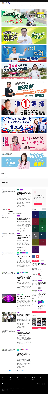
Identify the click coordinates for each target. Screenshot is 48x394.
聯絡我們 (14, 388)
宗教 (20, 349)
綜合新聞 (18, 233)
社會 (18, 272)
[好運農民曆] (4, 209)
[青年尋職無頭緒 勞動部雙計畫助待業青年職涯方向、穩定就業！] (9, 317)
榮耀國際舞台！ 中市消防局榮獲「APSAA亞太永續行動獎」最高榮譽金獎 (23, 237)
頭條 (3, 377)
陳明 (18, 249)
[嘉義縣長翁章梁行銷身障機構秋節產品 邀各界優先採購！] (9, 216)
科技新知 (18, 379)
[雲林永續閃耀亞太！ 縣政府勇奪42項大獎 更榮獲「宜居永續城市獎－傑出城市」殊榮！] (9, 331)
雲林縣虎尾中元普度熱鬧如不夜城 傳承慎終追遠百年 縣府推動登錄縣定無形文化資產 (24, 193)
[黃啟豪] (24, 35)
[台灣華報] (4, 383)
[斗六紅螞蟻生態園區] (24, 107)
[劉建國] (24, 89)
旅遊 (27, 272)
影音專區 (41, 379)
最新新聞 (35, 260)
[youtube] (37, 256)
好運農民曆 (10, 211)
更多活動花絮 (39, 328)
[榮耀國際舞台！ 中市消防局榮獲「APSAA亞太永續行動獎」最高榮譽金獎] (9, 235)
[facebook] (33, 256)
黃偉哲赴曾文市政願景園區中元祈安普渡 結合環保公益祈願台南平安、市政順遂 (23, 354)
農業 (23, 349)
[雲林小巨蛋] (24, 173)
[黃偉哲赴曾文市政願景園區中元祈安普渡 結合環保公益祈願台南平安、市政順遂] (9, 351)
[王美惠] (24, 17)
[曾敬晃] (24, 125)
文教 (18, 254)
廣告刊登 (3, 388)
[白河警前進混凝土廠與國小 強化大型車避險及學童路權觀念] (44, 324)
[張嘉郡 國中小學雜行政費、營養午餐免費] (24, 160)
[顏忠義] (24, 53)
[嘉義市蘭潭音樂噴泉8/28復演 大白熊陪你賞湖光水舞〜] (9, 298)
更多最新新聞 (39, 311)
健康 (24, 272)
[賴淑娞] (24, 142)
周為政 (19, 268)
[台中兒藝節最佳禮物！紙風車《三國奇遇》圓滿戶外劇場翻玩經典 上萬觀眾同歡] (44, 320)
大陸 (25, 379)
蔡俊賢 (19, 366)
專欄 (33, 379)
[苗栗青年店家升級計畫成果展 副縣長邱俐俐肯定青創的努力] (39, 324)
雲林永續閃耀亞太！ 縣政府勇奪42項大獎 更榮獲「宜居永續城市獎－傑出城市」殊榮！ (23, 334)
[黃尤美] (24, 71)
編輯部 (10, 213)
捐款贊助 (7, 388)
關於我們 (10, 388)
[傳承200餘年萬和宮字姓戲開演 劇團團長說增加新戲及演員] (34, 324)
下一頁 (22, 370)
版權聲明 (22, 388)
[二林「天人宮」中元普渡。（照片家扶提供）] (9, 253)
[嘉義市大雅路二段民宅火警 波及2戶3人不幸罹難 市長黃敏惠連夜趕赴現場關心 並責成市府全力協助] (39, 320)
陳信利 (19, 205)
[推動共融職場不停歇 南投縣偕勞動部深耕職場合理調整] (34, 320)
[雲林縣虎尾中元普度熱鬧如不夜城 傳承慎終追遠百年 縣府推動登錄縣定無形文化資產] (9, 191)
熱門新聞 (42, 260)
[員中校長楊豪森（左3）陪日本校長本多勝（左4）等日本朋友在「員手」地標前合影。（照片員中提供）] (9, 274)
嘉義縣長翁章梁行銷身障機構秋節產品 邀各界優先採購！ (42, 283)
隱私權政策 (18, 388)
